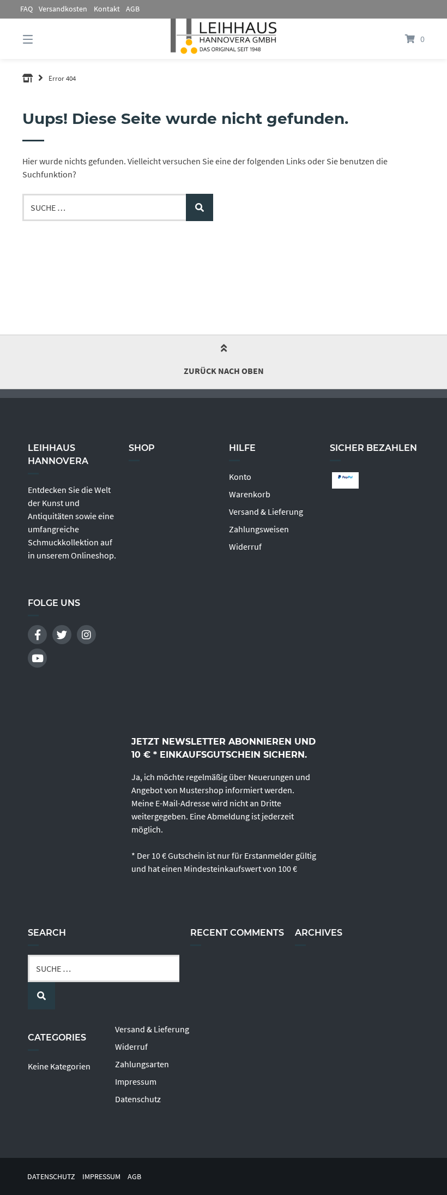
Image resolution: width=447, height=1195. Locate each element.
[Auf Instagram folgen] (86, 634)
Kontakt (107, 9)
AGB (133, 9)
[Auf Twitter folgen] (61, 634)
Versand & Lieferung (266, 511)
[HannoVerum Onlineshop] (27, 78)
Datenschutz (138, 1098)
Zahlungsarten (142, 1064)
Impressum (135, 1081)
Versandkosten (63, 9)
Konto (240, 476)
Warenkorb (249, 494)
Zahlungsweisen (259, 529)
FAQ (26, 9)
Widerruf (245, 546)
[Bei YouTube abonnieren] (37, 658)
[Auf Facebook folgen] (37, 634)
